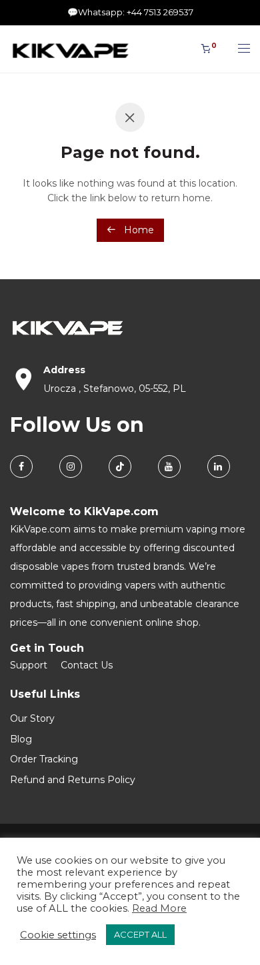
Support (28, 665)
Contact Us (87, 665)
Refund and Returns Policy (72, 780)
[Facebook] (21, 466)
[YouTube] (169, 466)
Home (137, 230)
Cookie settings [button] (58, 935)
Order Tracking (44, 759)
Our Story (32, 718)
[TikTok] (120, 466)
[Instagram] (70, 466)
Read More (159, 908)
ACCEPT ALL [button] (140, 934)
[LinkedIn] (218, 466)
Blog (21, 739)
